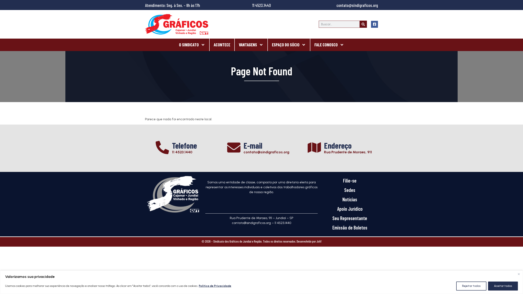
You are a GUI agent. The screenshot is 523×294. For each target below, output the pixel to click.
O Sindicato (189, 44)
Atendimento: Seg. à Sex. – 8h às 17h (172, 5)
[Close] (518, 274)
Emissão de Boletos (349, 228)
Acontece (222, 44)
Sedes (349, 190)
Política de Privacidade (215, 286)
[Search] (363, 24)
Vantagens (248, 44)
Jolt (318, 241)
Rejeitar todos (471, 286)
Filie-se (349, 181)
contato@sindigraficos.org (357, 5)
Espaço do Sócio (285, 44)
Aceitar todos (503, 286)
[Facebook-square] (374, 24)
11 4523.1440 (261, 5)
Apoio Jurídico (350, 209)
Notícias (349, 199)
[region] (261, 282)
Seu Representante (349, 218)
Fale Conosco (326, 44)
